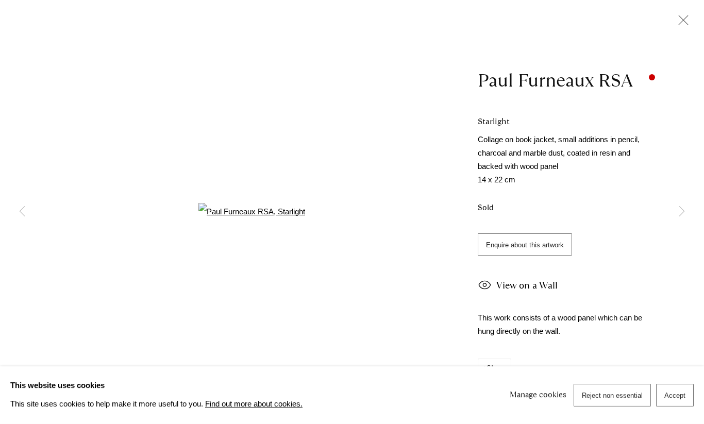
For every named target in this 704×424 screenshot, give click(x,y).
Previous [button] (22, 211)
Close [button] (681, 23)
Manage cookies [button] (538, 394)
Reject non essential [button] (612, 395)
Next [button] (682, 211)
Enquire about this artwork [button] (525, 245)
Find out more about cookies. (254, 404)
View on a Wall (527, 285)
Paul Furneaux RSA (555, 80)
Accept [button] (674, 395)
